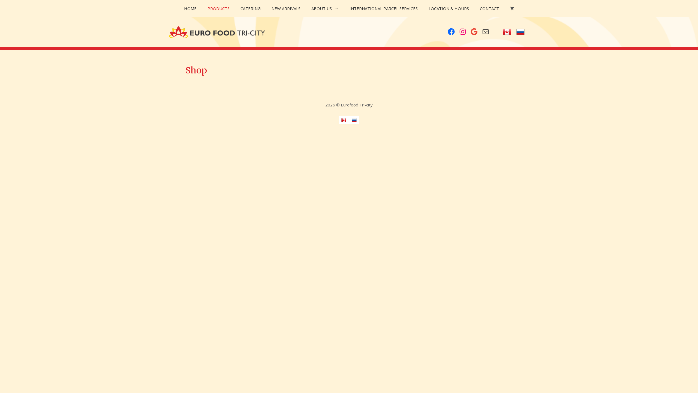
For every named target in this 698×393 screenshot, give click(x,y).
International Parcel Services (384, 8)
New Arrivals (286, 8)
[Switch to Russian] (520, 32)
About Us (321, 8)
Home (190, 8)
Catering (250, 8)
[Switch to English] (507, 32)
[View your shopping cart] (511, 8)
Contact (489, 8)
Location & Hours (449, 8)
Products (218, 8)
